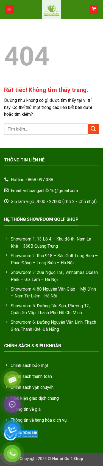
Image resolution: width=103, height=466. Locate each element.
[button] (9, 9)
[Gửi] (93, 129)
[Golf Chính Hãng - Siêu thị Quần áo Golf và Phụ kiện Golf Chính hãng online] (51, 9)
